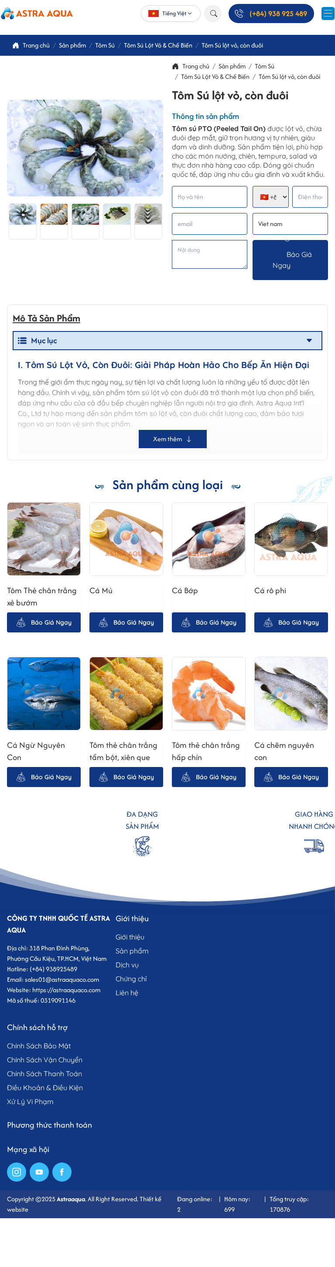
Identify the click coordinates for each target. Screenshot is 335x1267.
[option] (22, 221)
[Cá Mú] (126, 539)
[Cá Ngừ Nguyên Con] (43, 693)
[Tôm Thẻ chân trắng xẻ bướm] (43, 539)
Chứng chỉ (131, 978)
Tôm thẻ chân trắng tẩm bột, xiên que (123, 751)
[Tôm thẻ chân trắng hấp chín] (208, 693)
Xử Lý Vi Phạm (30, 1101)
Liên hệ (127, 992)
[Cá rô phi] (291, 539)
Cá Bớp (185, 590)
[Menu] (328, 13)
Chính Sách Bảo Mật (39, 1045)
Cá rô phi (272, 590)
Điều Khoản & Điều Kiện (45, 1087)
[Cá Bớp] (208, 539)
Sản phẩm (132, 950)
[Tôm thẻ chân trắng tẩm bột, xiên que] (126, 693)
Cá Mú (101, 590)
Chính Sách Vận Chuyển (44, 1059)
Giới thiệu (130, 937)
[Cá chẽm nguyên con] (291, 693)
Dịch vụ (127, 964)
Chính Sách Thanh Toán (44, 1073)
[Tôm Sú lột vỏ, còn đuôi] (23, 221)
